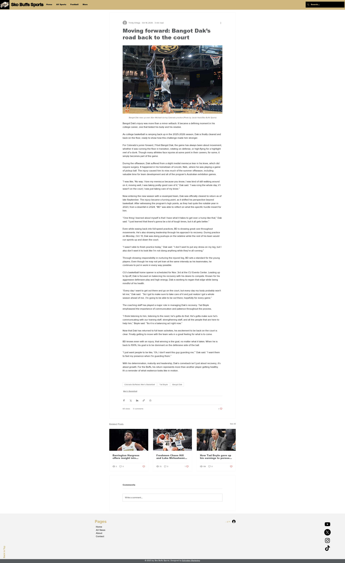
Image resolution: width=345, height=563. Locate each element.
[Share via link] (143, 400)
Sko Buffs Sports (27, 4)
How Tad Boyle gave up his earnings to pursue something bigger (215, 456)
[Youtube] (327, 524)
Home (99, 526)
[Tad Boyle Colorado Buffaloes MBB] (216, 440)
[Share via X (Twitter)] (130, 400)
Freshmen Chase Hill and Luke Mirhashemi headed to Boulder (170, 456)
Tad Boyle (163, 384)
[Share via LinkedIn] (137, 400)
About (99, 533)
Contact (100, 536)
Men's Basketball (130, 391)
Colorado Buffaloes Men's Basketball (139, 384)
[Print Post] (150, 400)
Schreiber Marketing (191, 560)
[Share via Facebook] (124, 400)
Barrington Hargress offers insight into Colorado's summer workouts (126, 456)
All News (100, 530)
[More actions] (220, 22)
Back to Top (4, 552)
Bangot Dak (177, 384)
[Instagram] (327, 540)
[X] (327, 532)
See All (233, 424)
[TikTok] (327, 548)
